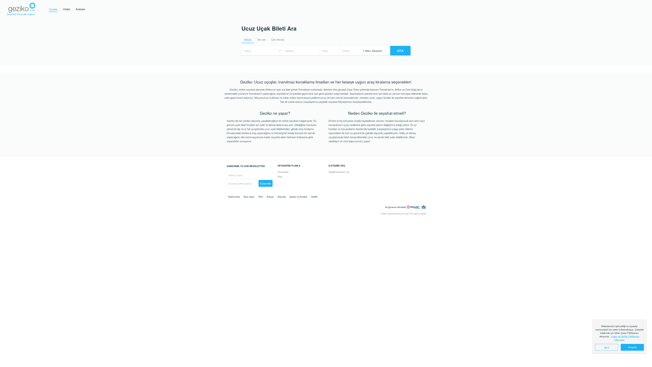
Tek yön (261, 39)
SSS (260, 196)
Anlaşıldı (632, 347)
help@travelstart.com (339, 171)
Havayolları (283, 171)
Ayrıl (606, 347)
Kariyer (270, 196)
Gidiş (325, 51)
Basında (282, 196)
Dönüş (247, 39)
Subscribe (265, 183)
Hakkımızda (234, 196)
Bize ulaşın (249, 196)
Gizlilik (314, 196)
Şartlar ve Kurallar (298, 196)
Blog (280, 176)
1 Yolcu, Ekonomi (372, 51)
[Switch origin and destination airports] (280, 50)
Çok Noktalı (277, 39)
